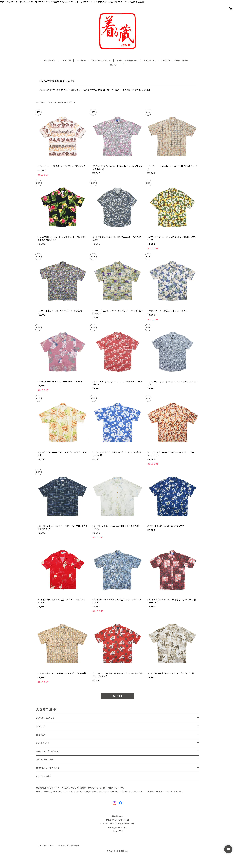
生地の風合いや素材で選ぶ (47, 768)
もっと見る (117, 696)
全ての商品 (66, 60)
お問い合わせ (150, 60)
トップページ (49, 60)
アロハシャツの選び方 (101, 60)
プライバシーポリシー (46, 846)
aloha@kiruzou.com (117, 827)
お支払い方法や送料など (127, 60)
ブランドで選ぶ (42, 743)
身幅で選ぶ (41, 726)
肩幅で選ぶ (41, 735)
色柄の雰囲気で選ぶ (45, 759)
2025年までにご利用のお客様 (174, 60)
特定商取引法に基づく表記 (68, 846)
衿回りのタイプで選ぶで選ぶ (48, 751)
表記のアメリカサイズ (45, 718)
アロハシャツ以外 (43, 776)
